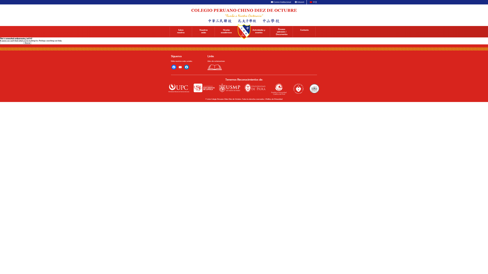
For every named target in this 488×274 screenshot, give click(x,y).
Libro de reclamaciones (216, 61)
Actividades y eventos (259, 31)
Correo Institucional (282, 2)
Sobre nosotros (181, 31)
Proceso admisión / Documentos (281, 32)
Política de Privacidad (274, 99)
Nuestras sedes (204, 31)
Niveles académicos (226, 31)
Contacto (304, 30)
